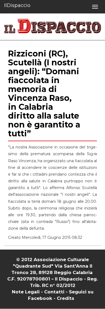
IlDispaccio (17, 5)
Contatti (54, 291)
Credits (65, 298)
